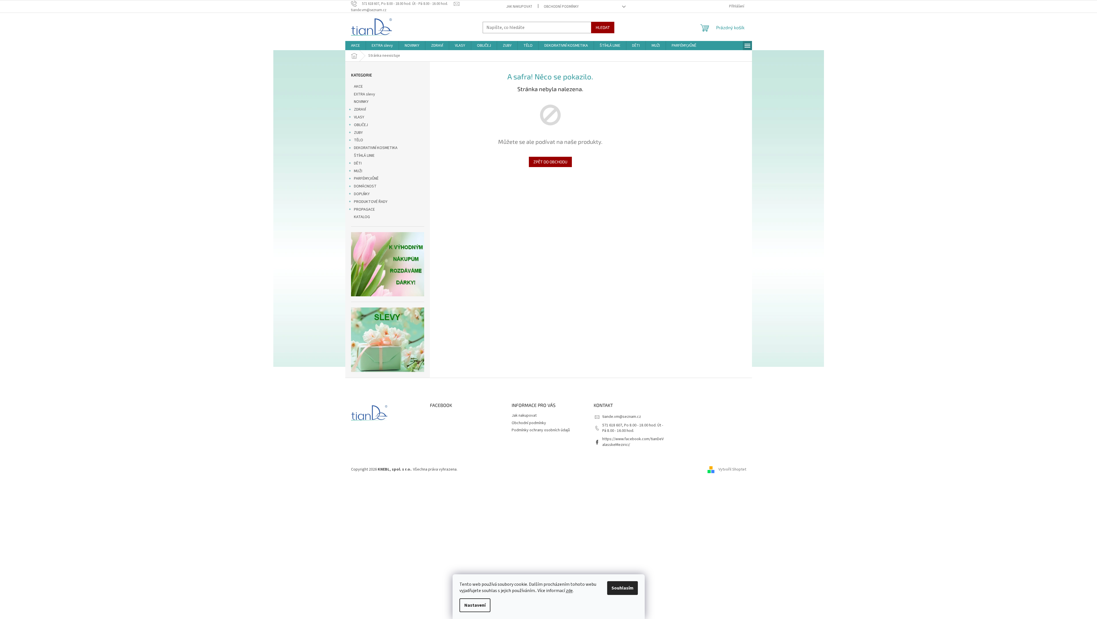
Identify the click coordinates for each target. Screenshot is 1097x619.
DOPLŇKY (362, 194)
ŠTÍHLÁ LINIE (364, 155)
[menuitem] (355, 45)
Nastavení (475, 605)
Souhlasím (622, 588)
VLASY (359, 117)
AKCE (358, 86)
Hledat (603, 27)
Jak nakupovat (519, 6)
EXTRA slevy (364, 94)
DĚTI (358, 163)
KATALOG (362, 217)
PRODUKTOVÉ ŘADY (370, 202)
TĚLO (358, 140)
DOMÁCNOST (365, 186)
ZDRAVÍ (360, 109)
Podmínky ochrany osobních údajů (541, 430)
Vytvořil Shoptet (732, 469)
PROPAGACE (364, 209)
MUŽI (358, 171)
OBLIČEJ (361, 125)
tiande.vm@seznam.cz (621, 417)
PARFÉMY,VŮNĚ (366, 178)
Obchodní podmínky (561, 6)
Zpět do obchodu (550, 161)
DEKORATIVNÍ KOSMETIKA (376, 148)
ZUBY (358, 133)
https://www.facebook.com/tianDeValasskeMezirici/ (633, 441)
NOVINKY (361, 102)
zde (569, 590)
